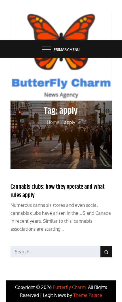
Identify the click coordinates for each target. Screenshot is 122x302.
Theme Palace (87, 295)
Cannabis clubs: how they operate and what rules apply (57, 191)
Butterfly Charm (69, 287)
